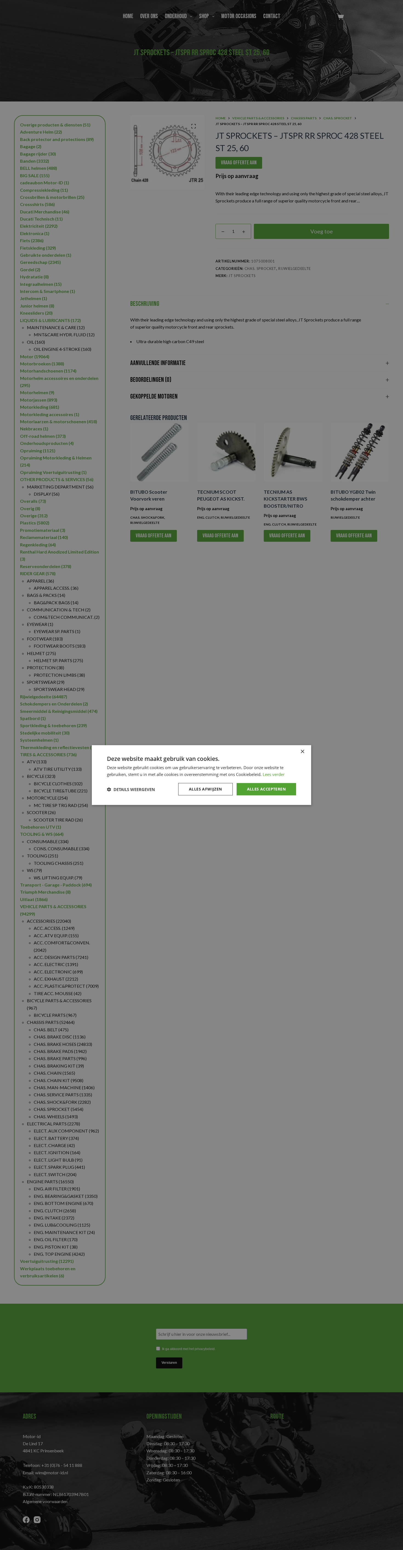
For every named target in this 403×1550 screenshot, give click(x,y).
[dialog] (201, 775)
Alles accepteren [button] (266, 789)
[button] (131, 789)
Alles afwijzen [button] (205, 789)
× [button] (302, 751)
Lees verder (274, 774)
